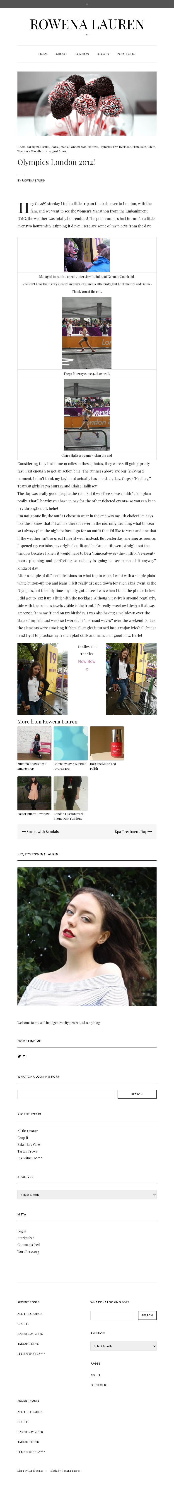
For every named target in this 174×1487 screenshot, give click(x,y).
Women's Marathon (30, 151)
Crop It (22, 1138)
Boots (21, 147)
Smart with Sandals (42, 831)
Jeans (54, 147)
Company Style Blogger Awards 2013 (70, 766)
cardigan (33, 147)
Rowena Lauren (87, 23)
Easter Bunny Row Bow (33, 814)
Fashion (82, 53)
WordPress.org (28, 1251)
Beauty (103, 53)
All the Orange (27, 1131)
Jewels (63, 147)
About (61, 53)
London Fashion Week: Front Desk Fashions (69, 816)
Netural (93, 147)
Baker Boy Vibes (28, 1144)
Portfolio (126, 53)
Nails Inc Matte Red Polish (103, 766)
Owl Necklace (122, 147)
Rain (143, 147)
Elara (20, 1470)
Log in (21, 1231)
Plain (135, 147)
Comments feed (28, 1245)
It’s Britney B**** (29, 1158)
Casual (44, 147)
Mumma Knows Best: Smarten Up (31, 766)
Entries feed (25, 1238)
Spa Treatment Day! (131, 831)
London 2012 (77, 147)
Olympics (105, 147)
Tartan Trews (27, 1151)
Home (43, 53)
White (151, 147)
